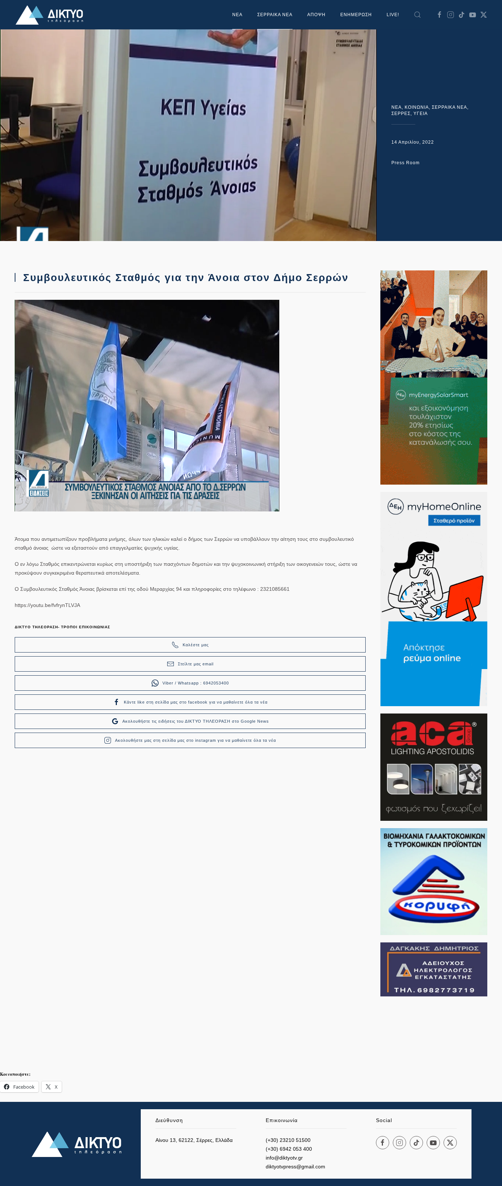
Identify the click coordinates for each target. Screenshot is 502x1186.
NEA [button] (237, 14)
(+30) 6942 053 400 (289, 1149)
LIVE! (393, 14)
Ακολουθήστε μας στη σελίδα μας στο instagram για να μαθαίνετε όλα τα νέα (195, 740)
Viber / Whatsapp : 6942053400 (195, 683)
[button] (417, 14)
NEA (396, 107)
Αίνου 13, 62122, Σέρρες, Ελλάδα (194, 1140)
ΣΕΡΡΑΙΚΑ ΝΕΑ (275, 14)
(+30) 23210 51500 (288, 1140)
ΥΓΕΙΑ (420, 113)
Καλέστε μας (196, 645)
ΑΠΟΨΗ (316, 14)
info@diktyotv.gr (284, 1158)
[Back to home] (51, 14)
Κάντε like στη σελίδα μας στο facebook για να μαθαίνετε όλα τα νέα (196, 702)
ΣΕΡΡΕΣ (400, 113)
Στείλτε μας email (196, 664)
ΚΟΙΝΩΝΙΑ (417, 107)
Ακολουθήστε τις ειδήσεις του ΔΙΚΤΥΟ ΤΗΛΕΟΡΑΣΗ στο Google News (195, 721)
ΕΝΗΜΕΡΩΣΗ (356, 14)
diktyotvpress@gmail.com (295, 1166)
